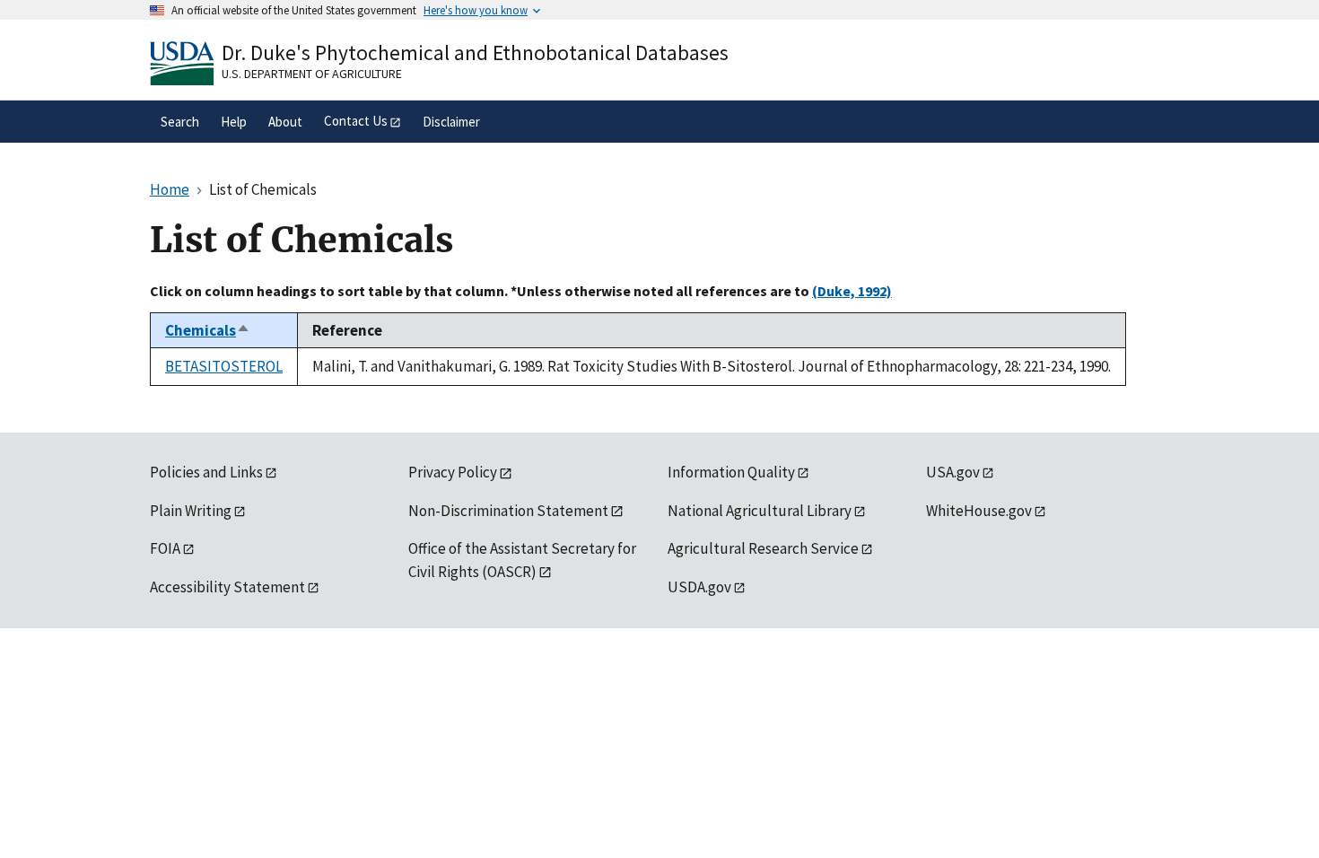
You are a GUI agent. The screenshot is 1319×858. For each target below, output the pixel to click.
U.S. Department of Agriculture (312, 74)
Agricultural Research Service (763, 548)
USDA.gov (699, 587)
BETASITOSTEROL (224, 366)
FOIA (165, 548)
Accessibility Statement (227, 587)
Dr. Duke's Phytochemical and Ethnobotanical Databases (475, 52)
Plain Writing (190, 511)
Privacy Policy (452, 472)
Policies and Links (206, 472)
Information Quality (731, 472)
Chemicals (207, 330)
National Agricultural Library (760, 511)
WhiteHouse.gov (979, 511)
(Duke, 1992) (852, 291)
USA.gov (953, 472)
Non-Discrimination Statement (508, 511)
